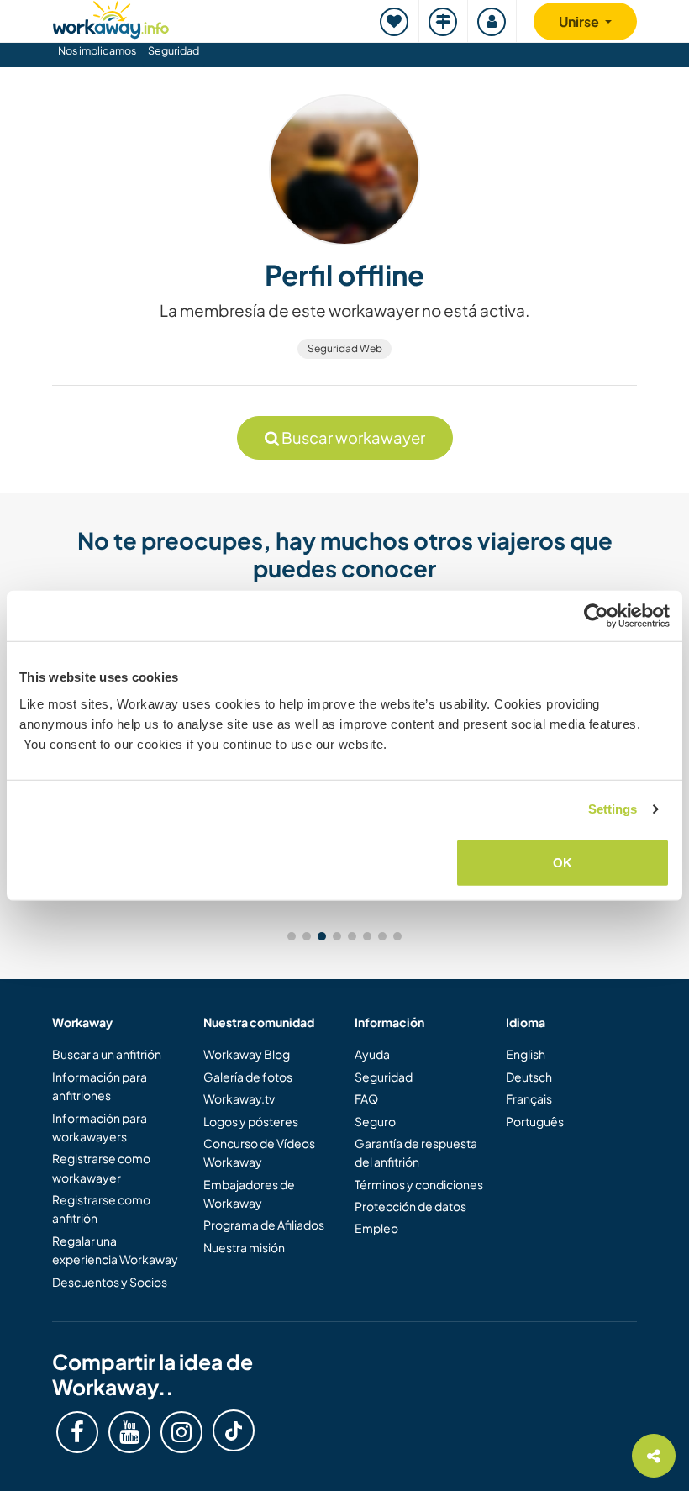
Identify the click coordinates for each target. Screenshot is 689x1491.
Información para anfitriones (99, 1086)
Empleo (376, 1227)
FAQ (366, 1098)
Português (535, 1121)
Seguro (375, 1121)
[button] (291, 936)
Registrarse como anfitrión (101, 1208)
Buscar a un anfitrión (106, 1054)
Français (529, 1098)
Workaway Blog (246, 1054)
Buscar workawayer (352, 437)
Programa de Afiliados (263, 1224)
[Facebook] (77, 1432)
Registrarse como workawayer (101, 1167)
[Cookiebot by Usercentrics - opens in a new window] (596, 616)
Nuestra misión (244, 1247)
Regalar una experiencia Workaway (115, 1250)
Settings (613, 809)
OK (562, 862)
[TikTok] (234, 1430)
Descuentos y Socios (109, 1281)
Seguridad (173, 50)
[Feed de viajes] (443, 21)
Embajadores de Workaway (249, 1193)
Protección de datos (410, 1206)
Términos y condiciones (419, 1184)
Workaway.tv (239, 1098)
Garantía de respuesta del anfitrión (416, 1152)
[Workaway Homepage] (111, 17)
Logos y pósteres (250, 1121)
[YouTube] (129, 1432)
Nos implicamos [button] (97, 50)
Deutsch (529, 1076)
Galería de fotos (247, 1076)
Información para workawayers (99, 1127)
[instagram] (181, 1432)
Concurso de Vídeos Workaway (259, 1152)
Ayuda (372, 1054)
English (525, 1054)
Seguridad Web (345, 348)
